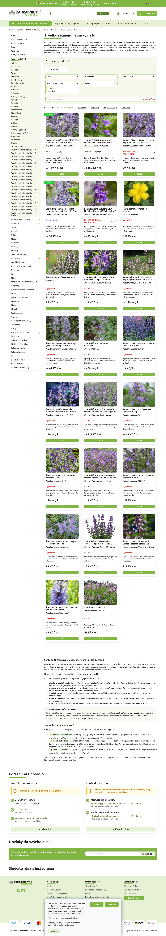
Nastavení (54, 931)
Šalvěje (14, 63)
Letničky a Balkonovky (20, 368)
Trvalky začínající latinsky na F (23, 166)
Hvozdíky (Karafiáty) (19, 133)
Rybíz (13, 235)
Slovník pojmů (91, 886)
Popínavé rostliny (18, 313)
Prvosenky (15, 140)
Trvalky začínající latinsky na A (23, 150)
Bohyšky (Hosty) (18, 83)
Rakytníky (15, 286)
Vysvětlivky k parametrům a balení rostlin (61, 898)
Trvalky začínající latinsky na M (24, 190)
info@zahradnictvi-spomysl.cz (104, 816)
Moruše (14, 278)
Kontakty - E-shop (131, 886)
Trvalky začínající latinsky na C (23, 156)
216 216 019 (20, 809)
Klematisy (15, 309)
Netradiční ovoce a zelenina (22, 290)
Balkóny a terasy (18, 348)
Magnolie (15, 305)
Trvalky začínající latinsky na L (23, 186)
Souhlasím (112, 904)
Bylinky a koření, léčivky (20, 297)
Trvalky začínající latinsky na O (23, 196)
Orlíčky (14, 123)
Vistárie (14, 317)
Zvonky (14, 126)
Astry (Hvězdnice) (18, 130)
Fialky (13, 86)
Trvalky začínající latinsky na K (23, 183)
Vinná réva (15, 258)
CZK (151, 3)
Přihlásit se (147, 854)
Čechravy (15, 77)
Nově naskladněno (19, 39)
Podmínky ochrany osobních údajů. (63, 918)
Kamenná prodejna (131, 890)
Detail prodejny (45, 829)
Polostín (53, 91)
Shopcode (153, 931)
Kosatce (14, 120)
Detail (62, 174)
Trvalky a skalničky (19, 59)
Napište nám (134, 898)
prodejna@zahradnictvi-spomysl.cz (31, 818)
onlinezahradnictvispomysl (18, 890)
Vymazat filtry (149, 99)
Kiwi (13, 274)
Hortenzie (15, 223)
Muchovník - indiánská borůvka (24, 282)
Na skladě (54, 69)
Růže (13, 47)
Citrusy (14, 293)
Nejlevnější (82, 108)
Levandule (15, 66)
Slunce (52, 88)
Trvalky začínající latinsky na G (23, 170)
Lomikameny (16, 110)
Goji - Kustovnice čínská (21, 266)
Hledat (103, 13)
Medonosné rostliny (19, 344)
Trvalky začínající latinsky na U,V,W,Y (23, 214)
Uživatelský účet (127, 13)
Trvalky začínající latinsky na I (23, 176)
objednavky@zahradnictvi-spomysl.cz (108, 803)
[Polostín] (48, 91)
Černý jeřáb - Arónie (19, 262)
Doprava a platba (54, 890)
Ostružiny (15, 243)
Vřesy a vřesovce (18, 55)
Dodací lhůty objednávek (57, 893)
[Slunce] (48, 88)
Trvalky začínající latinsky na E (23, 163)
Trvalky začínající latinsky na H (23, 173)
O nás (49, 886)
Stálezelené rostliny (19, 340)
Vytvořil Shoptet (132, 931)
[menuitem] (30, 23)
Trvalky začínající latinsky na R (23, 203)
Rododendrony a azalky (21, 321)
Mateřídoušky (16, 113)
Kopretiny (15, 70)
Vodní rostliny (17, 364)
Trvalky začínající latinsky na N (23, 193)
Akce (13, 35)
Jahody (14, 227)
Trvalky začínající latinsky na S (23, 206)
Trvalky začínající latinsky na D (23, 160)
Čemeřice (15, 301)
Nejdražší (95, 108)
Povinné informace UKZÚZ (96, 890)
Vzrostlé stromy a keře (20, 333)
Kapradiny (15, 136)
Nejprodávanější (110, 108)
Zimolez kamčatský (19, 254)
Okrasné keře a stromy (20, 219)
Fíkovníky (15, 270)
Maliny (14, 239)
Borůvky (14, 247)
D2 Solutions (144, 931)
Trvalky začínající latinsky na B (23, 153)
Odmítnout (96, 904)
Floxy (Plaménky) (18, 96)
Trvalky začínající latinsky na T (23, 210)
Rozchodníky (16, 80)
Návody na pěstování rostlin (97, 897)
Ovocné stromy (17, 43)
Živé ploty (15, 336)
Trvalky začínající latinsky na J (23, 180)
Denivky (14, 143)
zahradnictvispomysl (23, 890)
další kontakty (109, 3)
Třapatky (15, 93)
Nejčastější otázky (120, 829)
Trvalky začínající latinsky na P (23, 200)
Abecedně (126, 108)
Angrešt (14, 231)
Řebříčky (14, 116)
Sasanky (14, 103)
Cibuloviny (15, 51)
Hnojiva (14, 356)
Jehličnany (15, 325)
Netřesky (14, 90)
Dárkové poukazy (18, 360)
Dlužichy (14, 106)
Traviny (14, 73)
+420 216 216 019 (68, 2)
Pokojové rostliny (18, 352)
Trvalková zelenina (19, 146)
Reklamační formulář (132, 893)
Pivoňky (14, 100)
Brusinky (14, 251)
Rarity (13, 329)
